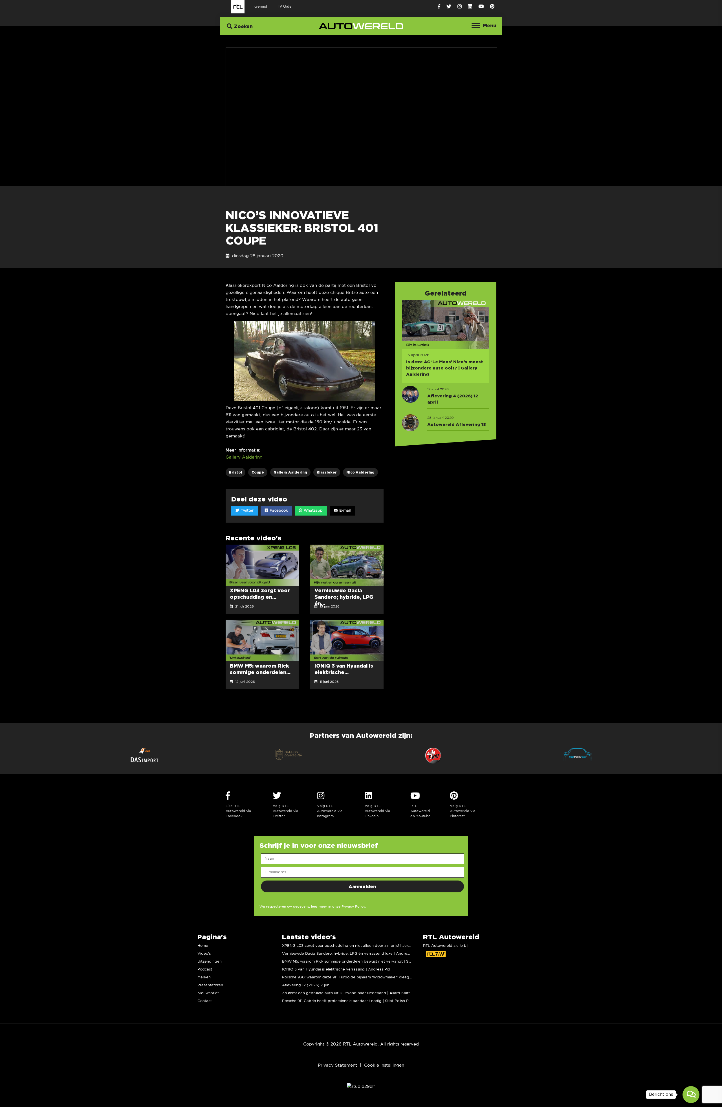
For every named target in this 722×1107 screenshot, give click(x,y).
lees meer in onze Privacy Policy (338, 906)
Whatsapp (313, 510)
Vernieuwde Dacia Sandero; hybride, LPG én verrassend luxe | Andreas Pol (350, 953)
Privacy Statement (337, 1065)
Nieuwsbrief (208, 993)
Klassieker (327, 472)
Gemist (260, 6)
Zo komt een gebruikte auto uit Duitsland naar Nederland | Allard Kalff (346, 993)
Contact (204, 1001)
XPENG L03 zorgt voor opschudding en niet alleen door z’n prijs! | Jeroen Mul (352, 945)
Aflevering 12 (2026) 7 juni (306, 985)
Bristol (235, 472)
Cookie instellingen (384, 1065)
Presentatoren (210, 985)
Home (202, 945)
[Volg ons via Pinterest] (492, 6)
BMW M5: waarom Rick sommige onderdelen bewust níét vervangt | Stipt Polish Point (359, 961)
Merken (204, 977)
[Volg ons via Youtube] (481, 6)
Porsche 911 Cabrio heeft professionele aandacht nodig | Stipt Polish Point (348, 1001)
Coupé (258, 472)
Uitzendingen (209, 961)
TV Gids (284, 6)
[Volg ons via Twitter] (448, 6)
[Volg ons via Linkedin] (470, 6)
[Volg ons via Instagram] (459, 6)
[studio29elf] (361, 1086)
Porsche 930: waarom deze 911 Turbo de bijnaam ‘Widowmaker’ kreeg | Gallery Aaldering (363, 977)
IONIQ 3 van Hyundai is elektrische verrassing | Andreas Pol (336, 969)
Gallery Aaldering (244, 457)
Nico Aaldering (360, 472)
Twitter (247, 510)
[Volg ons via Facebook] (439, 6)
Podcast (204, 969)
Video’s (204, 953)
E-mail (344, 510)
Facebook (278, 510)
